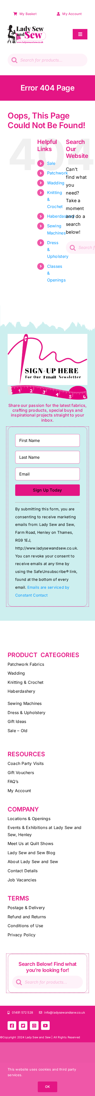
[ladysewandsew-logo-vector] (27, 27)
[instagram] (34, 1025)
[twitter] (23, 1025)
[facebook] (12, 1025)
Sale (51, 163)
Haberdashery (61, 216)
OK (47, 1087)
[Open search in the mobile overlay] (47, 60)
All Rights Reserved (66, 1037)
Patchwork (57, 172)
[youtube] (45, 1025)
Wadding (56, 182)
